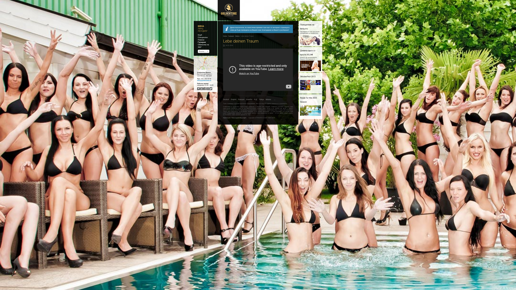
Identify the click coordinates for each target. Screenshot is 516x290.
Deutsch (226, 99)
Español (249, 99)
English (233, 99)
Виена (201, 26)
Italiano (268, 99)
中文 (255, 99)
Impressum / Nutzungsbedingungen (234, 118)
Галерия (202, 42)
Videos (237, 36)
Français (241, 99)
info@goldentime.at (204, 80)
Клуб (200, 35)
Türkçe (261, 99)
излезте (274, 103)
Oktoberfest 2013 (308, 76)
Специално (203, 37)
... (274, 99)
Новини (201, 40)
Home (225, 36)
